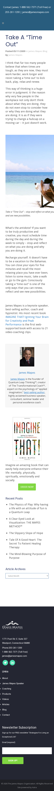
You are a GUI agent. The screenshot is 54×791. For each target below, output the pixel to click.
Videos (5, 699)
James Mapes (15, 54)
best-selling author (34, 392)
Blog (4, 709)
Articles (5, 704)
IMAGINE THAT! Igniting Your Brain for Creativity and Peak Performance (27, 320)
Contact (6, 715)
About (5, 678)
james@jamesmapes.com (35, 12)
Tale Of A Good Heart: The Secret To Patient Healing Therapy (25, 543)
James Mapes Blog (37, 51)
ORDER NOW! (27, 487)
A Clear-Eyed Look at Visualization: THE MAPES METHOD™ (24, 522)
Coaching (6, 689)
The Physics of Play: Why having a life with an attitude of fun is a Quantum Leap (28, 508)
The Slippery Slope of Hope (26, 533)
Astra (34, 787)
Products (6, 694)
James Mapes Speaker (13, 683)
